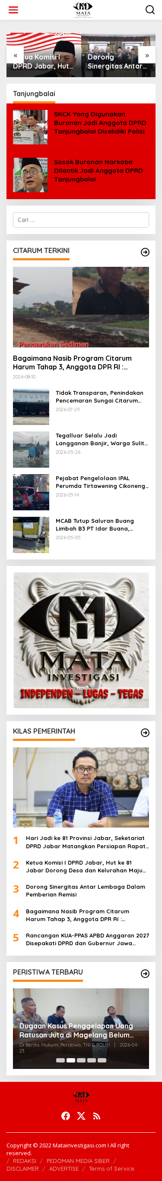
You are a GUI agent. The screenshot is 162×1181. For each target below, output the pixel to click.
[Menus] (13, 10)
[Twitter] (81, 1116)
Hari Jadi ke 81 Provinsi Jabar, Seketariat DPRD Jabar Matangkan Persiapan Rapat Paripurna (86, 842)
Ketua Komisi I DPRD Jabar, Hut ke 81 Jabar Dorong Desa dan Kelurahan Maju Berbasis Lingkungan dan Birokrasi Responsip (43, 62)
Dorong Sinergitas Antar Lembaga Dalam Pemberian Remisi (118, 62)
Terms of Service (111, 1168)
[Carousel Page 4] (91, 1060)
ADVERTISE (64, 1168)
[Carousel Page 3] (81, 1060)
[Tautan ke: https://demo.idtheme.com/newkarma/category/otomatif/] (145, 252)
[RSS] (96, 1116)
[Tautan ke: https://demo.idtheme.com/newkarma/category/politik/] (145, 974)
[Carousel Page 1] (60, 1060)
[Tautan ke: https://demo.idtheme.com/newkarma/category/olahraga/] (145, 733)
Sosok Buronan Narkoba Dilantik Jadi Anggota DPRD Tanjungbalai (98, 170)
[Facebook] (65, 1116)
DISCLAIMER (22, 1168)
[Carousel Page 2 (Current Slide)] (71, 1060)
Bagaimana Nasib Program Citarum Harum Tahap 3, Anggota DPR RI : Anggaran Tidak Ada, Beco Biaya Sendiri (80, 363)
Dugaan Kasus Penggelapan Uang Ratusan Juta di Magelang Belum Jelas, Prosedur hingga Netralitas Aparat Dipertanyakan (76, 1031)
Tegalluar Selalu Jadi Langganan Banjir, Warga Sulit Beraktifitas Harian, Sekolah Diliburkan (100, 439)
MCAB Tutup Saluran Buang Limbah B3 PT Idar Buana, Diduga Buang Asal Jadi (95, 524)
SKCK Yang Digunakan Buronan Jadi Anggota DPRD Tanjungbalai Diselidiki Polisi (100, 122)
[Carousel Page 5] (102, 1060)
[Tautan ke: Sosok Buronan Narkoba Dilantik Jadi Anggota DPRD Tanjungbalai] (30, 174)
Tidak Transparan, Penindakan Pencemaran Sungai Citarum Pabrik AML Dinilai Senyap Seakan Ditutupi (99, 396)
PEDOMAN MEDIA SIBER (78, 1160)
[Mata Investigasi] (83, 9)
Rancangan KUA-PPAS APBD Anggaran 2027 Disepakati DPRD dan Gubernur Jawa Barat (87, 939)
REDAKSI (24, 1160)
